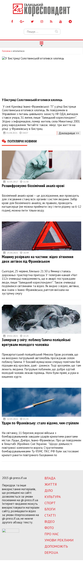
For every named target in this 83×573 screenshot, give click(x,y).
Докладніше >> (69, 133)
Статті (50, 515)
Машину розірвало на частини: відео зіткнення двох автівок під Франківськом (37, 259)
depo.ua (51, 552)
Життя (51, 484)
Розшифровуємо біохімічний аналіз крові (33, 185)
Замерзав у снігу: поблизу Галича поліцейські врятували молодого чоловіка (36, 342)
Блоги (50, 509)
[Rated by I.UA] (10, 531)
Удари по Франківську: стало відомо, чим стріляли (40, 422)
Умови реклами (59, 540)
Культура (53, 497)
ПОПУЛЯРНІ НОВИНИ (22, 141)
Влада (50, 478)
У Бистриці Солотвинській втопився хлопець (32, 100)
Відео (50, 521)
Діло (49, 490)
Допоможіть (56, 546)
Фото (49, 528)
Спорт (50, 503)
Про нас (52, 534)
